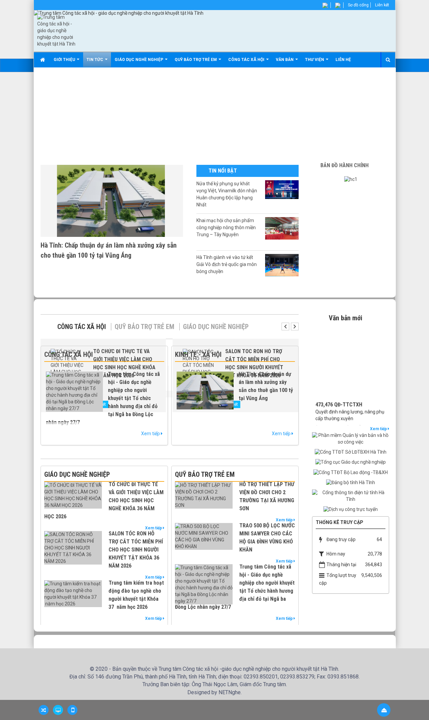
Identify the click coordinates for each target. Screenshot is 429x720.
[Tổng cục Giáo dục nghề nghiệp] (350, 462)
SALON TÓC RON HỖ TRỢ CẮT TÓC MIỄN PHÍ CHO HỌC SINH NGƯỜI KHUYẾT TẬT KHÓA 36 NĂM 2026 (136, 549)
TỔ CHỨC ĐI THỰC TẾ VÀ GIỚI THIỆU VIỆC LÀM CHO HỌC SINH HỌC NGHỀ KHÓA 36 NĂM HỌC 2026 (104, 500)
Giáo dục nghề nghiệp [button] (139, 59)
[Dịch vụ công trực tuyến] (350, 509)
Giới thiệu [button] (65, 59)
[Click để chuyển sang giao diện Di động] (72, 710)
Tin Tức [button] (95, 59)
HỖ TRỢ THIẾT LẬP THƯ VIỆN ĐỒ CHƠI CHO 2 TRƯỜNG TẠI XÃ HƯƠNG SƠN (266, 496)
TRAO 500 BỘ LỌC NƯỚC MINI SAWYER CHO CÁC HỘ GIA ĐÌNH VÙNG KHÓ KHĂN (267, 537)
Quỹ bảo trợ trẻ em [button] (196, 59)
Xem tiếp (151, 433)
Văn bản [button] (285, 59)
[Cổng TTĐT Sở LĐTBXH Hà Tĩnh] (350, 452)
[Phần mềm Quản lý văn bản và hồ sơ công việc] (350, 438)
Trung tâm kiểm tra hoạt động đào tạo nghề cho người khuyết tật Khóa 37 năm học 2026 (136, 595)
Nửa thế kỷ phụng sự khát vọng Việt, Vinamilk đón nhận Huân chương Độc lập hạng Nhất (226, 194)
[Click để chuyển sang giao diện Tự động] (44, 710)
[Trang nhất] (43, 59)
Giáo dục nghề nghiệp (216, 326)
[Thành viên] (325, 5)
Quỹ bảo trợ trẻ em (144, 326)
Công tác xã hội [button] (246, 59)
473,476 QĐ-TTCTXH (338, 397)
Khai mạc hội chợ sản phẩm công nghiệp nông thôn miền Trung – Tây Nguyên (226, 227)
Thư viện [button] (315, 59)
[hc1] (350, 179)
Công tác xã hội (81, 326)
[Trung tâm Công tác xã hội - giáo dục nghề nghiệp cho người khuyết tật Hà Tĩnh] (56, 30)
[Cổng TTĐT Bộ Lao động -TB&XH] (350, 472)
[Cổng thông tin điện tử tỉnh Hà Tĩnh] (350, 496)
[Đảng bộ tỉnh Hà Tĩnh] (350, 482)
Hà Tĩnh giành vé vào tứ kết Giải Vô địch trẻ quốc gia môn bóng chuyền (226, 264)
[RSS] (338, 5)
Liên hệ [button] (343, 59)
